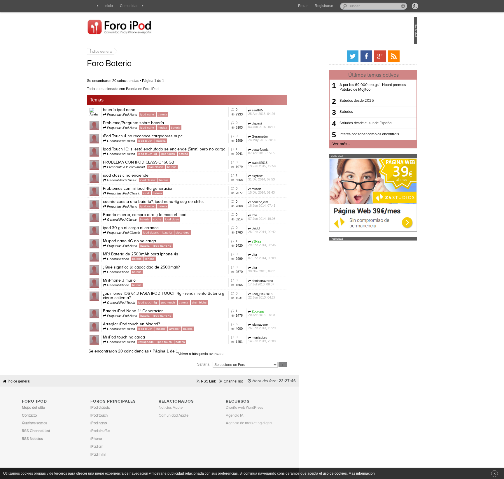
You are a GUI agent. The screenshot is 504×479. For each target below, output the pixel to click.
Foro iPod (141, 30)
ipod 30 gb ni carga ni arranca (150, 228)
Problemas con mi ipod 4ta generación (158, 189)
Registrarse (324, 6)
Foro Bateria (128, 63)
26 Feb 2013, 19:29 (281, 326)
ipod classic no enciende (145, 175)
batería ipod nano (139, 110)
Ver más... (321, 144)
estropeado (166, 341)
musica (182, 127)
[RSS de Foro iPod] (374, 56)
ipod (166, 193)
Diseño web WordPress (244, 408)
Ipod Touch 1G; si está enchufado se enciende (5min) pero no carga (184, 149)
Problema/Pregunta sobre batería (153, 123)
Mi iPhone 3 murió (139, 280)
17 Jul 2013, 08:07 (281, 282)
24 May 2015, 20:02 (282, 138)
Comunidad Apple (173, 415)
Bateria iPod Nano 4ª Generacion (153, 311)
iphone (169, 258)
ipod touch (165, 140)
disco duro (202, 232)
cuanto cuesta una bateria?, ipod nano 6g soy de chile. (173, 202)
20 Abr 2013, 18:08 (281, 313)
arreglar (194, 328)
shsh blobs (218, 302)
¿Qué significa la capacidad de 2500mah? (161, 267)
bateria (182, 114)
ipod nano (167, 114)
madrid (181, 328)
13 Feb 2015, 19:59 (281, 164)
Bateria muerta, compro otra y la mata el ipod (164, 215)
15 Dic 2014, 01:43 (281, 190)
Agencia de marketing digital (249, 423)
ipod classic (175, 167)
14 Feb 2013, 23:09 (281, 339)
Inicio (108, 6)
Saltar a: (223, 364)
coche (177, 219)
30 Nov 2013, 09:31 (281, 269)
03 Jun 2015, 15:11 (281, 125)
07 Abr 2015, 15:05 (281, 151)
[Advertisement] (353, 277)
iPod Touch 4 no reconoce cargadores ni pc (162, 136)
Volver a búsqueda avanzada (221, 354)
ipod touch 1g (167, 153)
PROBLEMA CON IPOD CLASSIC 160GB (158, 162)
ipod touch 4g (167, 302)
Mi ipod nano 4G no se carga (149, 241)
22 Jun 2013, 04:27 (281, 295)
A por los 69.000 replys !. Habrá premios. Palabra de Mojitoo (353, 87)
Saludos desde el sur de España (346, 123)
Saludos (326, 112)
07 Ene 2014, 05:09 (281, 256)
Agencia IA (235, 415)
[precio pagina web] (353, 230)
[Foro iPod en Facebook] (347, 56)
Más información (362, 473)
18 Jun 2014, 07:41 (281, 203)
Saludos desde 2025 (337, 101)
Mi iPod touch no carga (143, 337)
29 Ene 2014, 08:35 (281, 243)
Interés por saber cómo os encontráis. (350, 134)
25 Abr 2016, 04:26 (281, 111)
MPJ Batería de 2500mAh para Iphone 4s (160, 254)
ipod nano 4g (182, 245)
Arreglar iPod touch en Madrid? (151, 324)
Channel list (233, 381)
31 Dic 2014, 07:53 (281, 177)
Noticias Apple (171, 408)
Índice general (120, 51)
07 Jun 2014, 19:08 (281, 216)
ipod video (192, 219)
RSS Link (208, 381)
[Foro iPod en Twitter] (333, 56)
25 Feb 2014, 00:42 (281, 230)
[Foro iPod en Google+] (360, 56)
